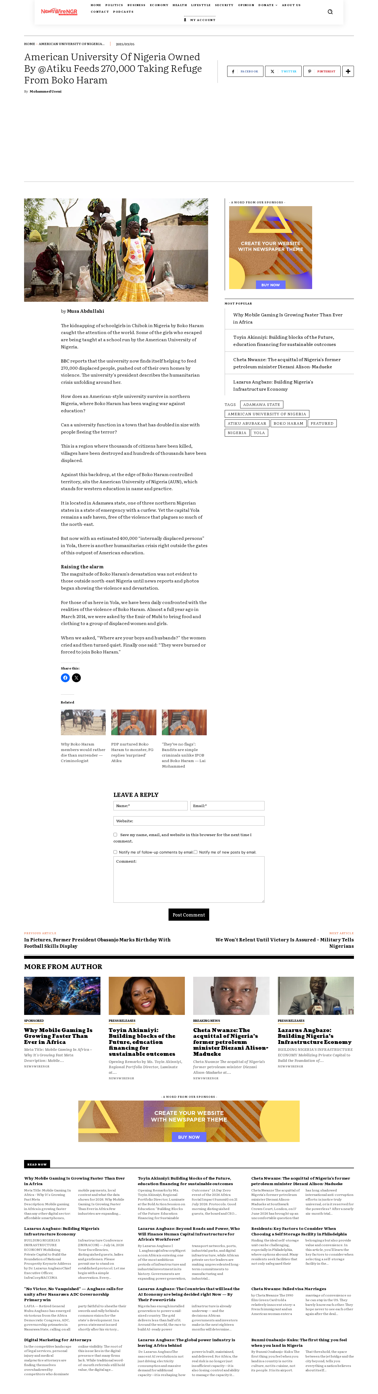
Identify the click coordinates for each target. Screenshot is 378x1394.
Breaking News (206, 1020)
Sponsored (34, 1020)
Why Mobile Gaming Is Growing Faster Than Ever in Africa (58, 1036)
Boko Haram (289, 423)
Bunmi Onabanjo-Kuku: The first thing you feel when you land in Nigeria (299, 1342)
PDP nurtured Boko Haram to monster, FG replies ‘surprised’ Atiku (132, 752)
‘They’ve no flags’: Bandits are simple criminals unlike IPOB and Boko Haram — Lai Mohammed (184, 755)
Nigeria (237, 432)
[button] (330, 11)
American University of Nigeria (267, 413)
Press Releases (122, 1020)
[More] (348, 71)
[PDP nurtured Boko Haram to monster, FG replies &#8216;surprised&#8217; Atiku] (133, 722)
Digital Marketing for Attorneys (57, 1339)
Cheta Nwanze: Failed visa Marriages (288, 1288)
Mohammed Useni (45, 91)
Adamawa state (261, 404)
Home (29, 43)
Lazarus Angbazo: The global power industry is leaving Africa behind (186, 1342)
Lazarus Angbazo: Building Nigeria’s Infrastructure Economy (273, 385)
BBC (65, 360)
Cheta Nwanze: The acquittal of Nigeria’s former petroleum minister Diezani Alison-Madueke (286, 363)
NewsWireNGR (37, 1066)
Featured (322, 423)
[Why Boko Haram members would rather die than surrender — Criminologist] (83, 722)
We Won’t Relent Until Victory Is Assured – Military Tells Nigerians (284, 942)
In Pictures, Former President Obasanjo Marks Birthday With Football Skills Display (97, 942)
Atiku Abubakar (247, 423)
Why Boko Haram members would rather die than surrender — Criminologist (83, 752)
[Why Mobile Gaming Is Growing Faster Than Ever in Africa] (62, 996)
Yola (259, 432)
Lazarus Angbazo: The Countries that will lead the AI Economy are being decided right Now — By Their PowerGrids (189, 1294)
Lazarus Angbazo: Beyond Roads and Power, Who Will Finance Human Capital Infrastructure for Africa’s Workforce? (189, 1233)
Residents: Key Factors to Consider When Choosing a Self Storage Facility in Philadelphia (299, 1231)
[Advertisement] (189, 140)
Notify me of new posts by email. (228, 852)
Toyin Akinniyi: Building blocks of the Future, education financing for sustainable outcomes (142, 1042)
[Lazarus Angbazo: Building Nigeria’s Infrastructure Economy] (316, 996)
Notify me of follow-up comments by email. (156, 852)
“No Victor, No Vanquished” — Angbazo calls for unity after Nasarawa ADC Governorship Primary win (73, 1294)
